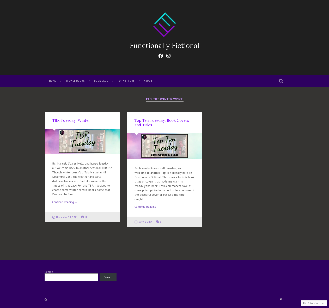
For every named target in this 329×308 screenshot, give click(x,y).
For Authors (126, 80)
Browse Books (75, 80)
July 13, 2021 (145, 222)
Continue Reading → (65, 202)
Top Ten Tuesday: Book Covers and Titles (162, 122)
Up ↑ (281, 299)
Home (52, 80)
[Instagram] (168, 55)
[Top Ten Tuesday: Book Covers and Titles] (164, 146)
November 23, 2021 (67, 217)
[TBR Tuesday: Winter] (82, 141)
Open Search (281, 81)
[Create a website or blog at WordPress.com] (46, 299)
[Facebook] (160, 55)
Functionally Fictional (164, 45)
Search (49, 272)
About (148, 80)
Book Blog (101, 80)
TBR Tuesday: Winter (71, 120)
